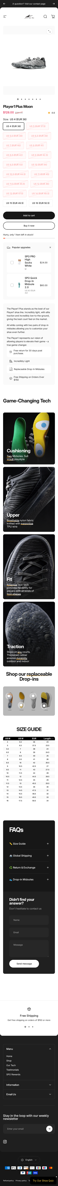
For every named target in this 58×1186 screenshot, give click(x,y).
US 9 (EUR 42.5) (39, 155)
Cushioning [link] (18, 450)
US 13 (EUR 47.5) (14, 193)
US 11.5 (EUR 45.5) (15, 183)
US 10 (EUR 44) (39, 164)
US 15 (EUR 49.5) (15, 203)
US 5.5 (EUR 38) (14, 135)
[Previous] (4, 3)
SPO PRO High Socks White (30, 261)
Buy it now (29, 225)
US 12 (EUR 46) (41, 183)
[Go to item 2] (22, 99)
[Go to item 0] (18, 99)
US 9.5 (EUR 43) (14, 164)
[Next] (53, 3)
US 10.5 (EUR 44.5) (16, 174)
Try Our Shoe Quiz (43, 1180)
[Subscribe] (49, 1129)
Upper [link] (13, 515)
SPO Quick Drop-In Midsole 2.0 (31, 282)
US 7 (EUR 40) (13, 145)
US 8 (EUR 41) (36, 145)
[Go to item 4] (29, 99)
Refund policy (8, 1181)
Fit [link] (9, 579)
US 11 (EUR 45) (41, 174)
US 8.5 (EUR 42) (14, 155)
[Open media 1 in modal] (49, 31)
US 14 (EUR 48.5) (40, 193)
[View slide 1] (25, 1027)
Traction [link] (15, 646)
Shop (9, 1060)
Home (9, 1056)
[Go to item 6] (36, 99)
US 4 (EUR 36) (13, 126)
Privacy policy (21, 1181)
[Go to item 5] (33, 99)
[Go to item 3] (25, 99)
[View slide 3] (33, 1027)
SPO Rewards (13, 1074)
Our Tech (11, 1065)
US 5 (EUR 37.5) (37, 126)
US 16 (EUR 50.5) (40, 203)
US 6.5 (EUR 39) (39, 135)
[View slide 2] (29, 1027)
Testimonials (12, 1069)
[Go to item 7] (40, 99)
